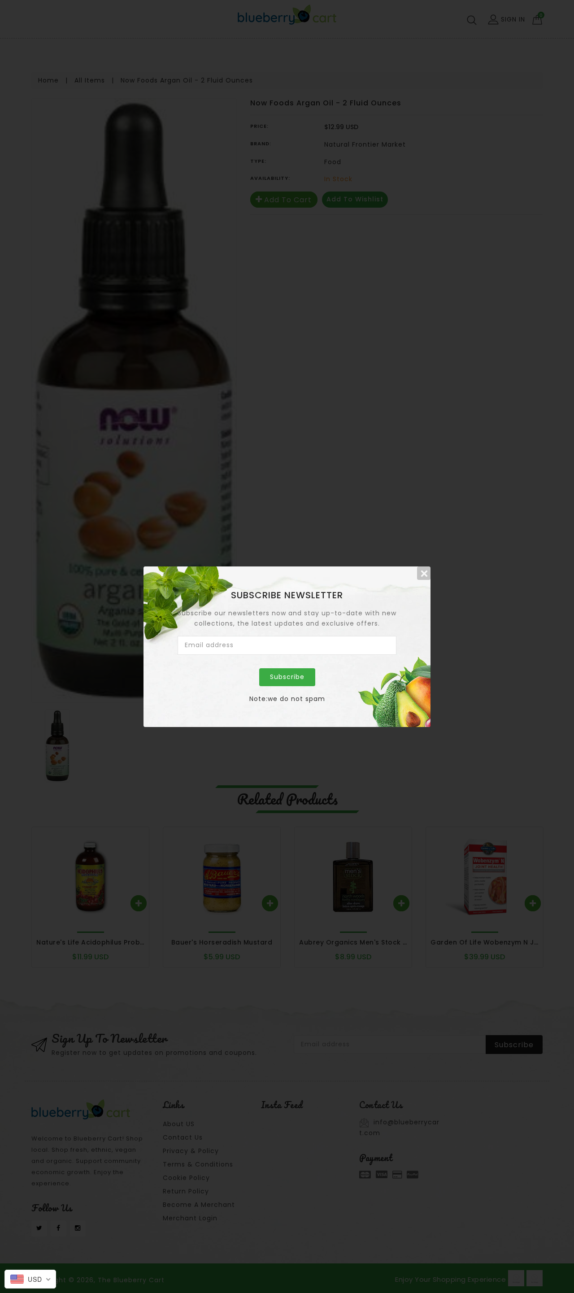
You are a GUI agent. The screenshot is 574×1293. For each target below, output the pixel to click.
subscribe (287, 676)
